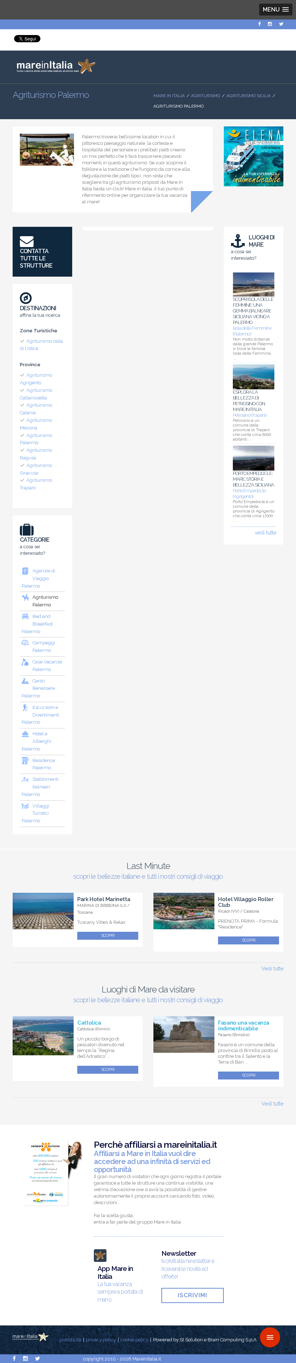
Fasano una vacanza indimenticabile (243, 1026)
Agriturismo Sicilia (248, 95)
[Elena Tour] (253, 188)
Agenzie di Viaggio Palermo (38, 578)
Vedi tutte (272, 969)
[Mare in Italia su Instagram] (270, 24)
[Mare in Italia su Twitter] (281, 24)
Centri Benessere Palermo (38, 688)
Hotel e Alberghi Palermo (36, 741)
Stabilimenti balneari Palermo (40, 786)
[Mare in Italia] (54, 72)
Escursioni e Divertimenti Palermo (40, 715)
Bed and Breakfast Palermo (37, 624)
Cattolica (89, 1023)
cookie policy (134, 1339)
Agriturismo (205, 95)
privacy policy (101, 1339)
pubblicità (70, 1339)
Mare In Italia (169, 95)
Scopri (108, 935)
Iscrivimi (192, 1295)
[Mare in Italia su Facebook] (259, 24)
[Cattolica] (43, 1051)
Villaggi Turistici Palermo (35, 813)
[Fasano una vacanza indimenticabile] (183, 1049)
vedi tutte (265, 533)
